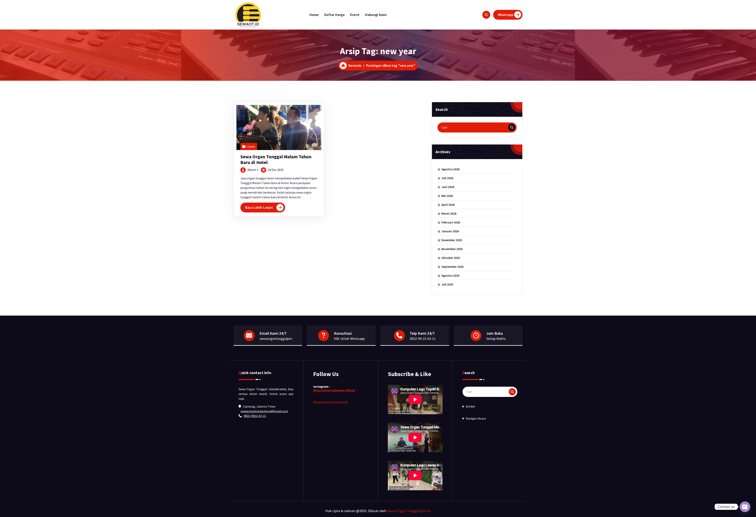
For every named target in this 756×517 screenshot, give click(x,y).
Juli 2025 (447, 284)
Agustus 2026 (450, 169)
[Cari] (511, 127)
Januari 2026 (450, 231)
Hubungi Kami (375, 14)
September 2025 (452, 267)
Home (314, 14)
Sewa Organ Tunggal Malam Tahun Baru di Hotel (275, 159)
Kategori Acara (476, 418)
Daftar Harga (334, 14)
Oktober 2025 (450, 258)
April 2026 (448, 205)
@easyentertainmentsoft (330, 402)
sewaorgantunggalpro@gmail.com (264, 411)
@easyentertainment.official (334, 390)
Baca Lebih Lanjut (259, 207)
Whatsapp (505, 14)
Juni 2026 (447, 187)
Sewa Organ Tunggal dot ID (408, 511)
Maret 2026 (448, 213)
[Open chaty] (745, 506)
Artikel (470, 406)
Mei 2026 (447, 196)
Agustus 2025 (450, 275)
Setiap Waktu (496, 338)
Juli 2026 (447, 178)
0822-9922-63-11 (255, 416)
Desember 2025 (451, 240)
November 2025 (452, 249)
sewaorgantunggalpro (275, 338)
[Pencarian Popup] (486, 15)
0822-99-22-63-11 (423, 338)
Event (355, 14)
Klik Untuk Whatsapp (349, 338)
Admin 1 (252, 170)
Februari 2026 (450, 222)
